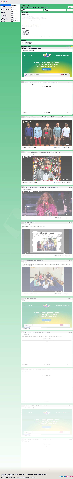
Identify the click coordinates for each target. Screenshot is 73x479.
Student (63, 476)
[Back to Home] (12, 2)
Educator (70, 476)
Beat (36, 477)
